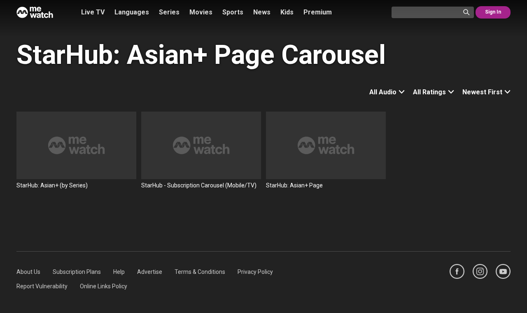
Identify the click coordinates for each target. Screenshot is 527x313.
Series (169, 12)
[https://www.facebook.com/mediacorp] (457, 271)
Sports (232, 12)
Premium (317, 12)
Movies (200, 12)
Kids (287, 12)
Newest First (482, 92)
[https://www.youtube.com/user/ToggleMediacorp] (503, 271)
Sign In (493, 12)
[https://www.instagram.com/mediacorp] (480, 271)
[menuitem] (28, 272)
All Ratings (429, 92)
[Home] (34, 12)
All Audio (382, 92)
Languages (131, 12)
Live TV (93, 12)
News (261, 12)
